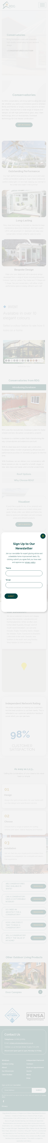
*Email (8, 580)
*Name (8, 568)
